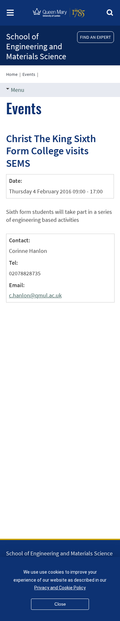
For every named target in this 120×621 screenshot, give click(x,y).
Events (28, 74)
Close (60, 604)
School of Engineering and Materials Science (36, 46)
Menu (17, 89)
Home (12, 74)
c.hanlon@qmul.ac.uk (35, 295)
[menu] (10, 14)
